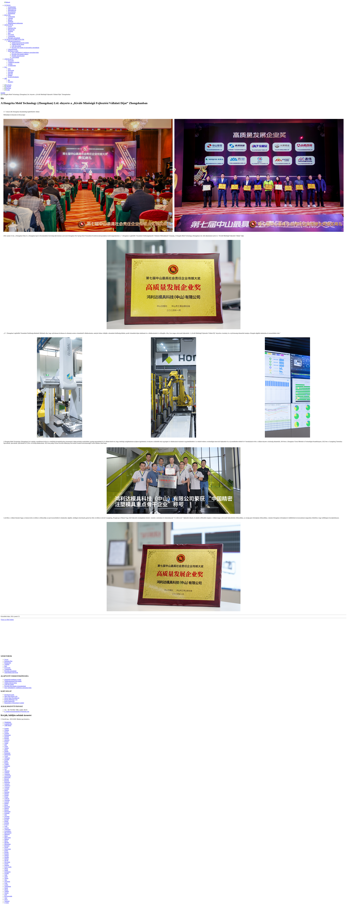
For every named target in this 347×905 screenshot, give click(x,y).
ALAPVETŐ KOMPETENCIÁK (14, 39)
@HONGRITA (8, 59)
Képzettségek (12, 12)
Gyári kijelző (15, 57)
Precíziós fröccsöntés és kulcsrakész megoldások (25, 47)
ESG (5, 67)
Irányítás (10, 73)
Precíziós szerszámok (14, 38)
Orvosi (10, 26)
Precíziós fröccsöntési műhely (20, 54)
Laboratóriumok (12, 49)
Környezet (11, 70)
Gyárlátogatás (12, 65)
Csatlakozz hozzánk (13, 62)
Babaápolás (11, 29)
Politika (10, 75)
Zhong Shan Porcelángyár (11, 698)
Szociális (10, 72)
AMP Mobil (7, 725)
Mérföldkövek (12, 10)
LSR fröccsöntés (16, 46)
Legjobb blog (8, 724)
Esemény (10, 82)
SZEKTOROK (8, 25)
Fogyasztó (11, 34)
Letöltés (10, 64)
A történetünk (12, 7)
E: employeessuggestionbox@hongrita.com (16, 711)
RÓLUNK (7, 15)
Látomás (10, 18)
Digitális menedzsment (18, 56)
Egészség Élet (12, 28)
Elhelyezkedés (12, 8)
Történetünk (11, 16)
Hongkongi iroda (9, 694)
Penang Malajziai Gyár (10, 699)
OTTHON (7, 5)
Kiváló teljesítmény (13, 77)
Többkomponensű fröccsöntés (20, 43)
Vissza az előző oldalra (7, 619)
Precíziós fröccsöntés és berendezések (15, 686)
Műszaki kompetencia (14, 41)
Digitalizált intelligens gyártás (12, 679)
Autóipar (10, 31)
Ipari (9, 33)
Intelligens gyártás (13, 51)
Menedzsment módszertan (15, 23)
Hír (9, 80)
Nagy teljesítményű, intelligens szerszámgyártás (25, 52)
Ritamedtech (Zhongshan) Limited (14, 703)
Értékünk (10, 21)
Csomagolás (11, 36)
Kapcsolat (11, 60)
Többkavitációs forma (18, 44)
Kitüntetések (11, 13)
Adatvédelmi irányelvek (11, 672)
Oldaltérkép (7, 722)
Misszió (10, 20)
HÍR (5, 78)
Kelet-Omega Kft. (9, 701)
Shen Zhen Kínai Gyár (10, 696)
